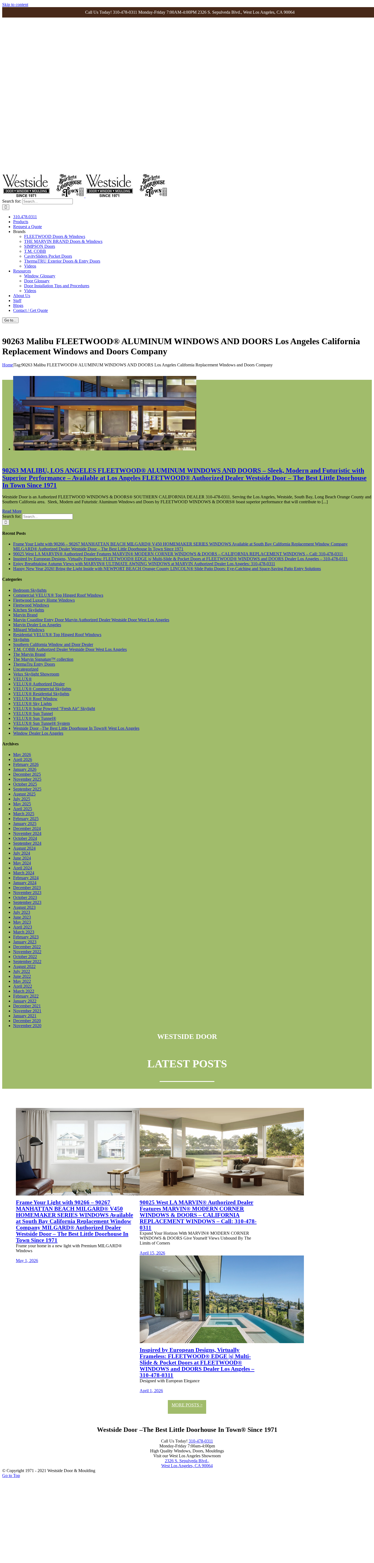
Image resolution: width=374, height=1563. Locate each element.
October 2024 (25, 838)
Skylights (21, 639)
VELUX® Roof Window (35, 698)
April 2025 (22, 808)
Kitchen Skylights (28, 610)
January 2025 (24, 823)
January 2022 (24, 1001)
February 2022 (26, 996)
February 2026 (26, 764)
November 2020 (27, 1025)
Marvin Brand (25, 615)
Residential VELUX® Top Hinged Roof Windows (57, 634)
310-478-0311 (201, 1441)
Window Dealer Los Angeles (38, 733)
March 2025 (23, 813)
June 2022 (22, 976)
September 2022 (27, 961)
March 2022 (23, 991)
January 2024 (24, 882)
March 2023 (23, 932)
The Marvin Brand (29, 654)
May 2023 (22, 922)
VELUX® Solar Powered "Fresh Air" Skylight (54, 708)
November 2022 (27, 951)
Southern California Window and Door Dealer (53, 644)
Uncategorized (25, 669)
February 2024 (26, 877)
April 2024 (22, 868)
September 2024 (27, 843)
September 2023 (27, 902)
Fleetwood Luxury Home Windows (44, 600)
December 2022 (27, 946)
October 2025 (25, 784)
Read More (12, 511)
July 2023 (21, 912)
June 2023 (22, 917)
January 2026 (24, 769)
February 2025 (26, 818)
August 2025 (24, 794)
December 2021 (27, 1006)
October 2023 (25, 897)
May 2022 (22, 981)
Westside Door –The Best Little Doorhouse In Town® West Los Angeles (76, 728)
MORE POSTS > (187, 1405)
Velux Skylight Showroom (36, 674)
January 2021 (24, 1015)
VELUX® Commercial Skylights (42, 688)
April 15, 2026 (152, 1253)
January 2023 (24, 941)
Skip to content (15, 4)
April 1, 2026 (151, 1390)
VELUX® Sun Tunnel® (34, 718)
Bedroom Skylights (30, 590)
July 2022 (21, 971)
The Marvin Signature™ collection (43, 659)
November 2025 (27, 779)
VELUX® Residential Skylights (41, 693)
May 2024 (22, 863)
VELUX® (22, 679)
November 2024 (27, 833)
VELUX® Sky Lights (32, 703)
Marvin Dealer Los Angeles (37, 624)
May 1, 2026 (27, 1260)
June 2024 (22, 858)
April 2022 (22, 986)
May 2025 (22, 803)
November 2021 (27, 1011)
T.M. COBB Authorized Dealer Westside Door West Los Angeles (70, 649)
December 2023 (27, 887)
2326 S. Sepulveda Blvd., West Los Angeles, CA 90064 (187, 1463)
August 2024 (24, 848)
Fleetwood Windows (31, 605)
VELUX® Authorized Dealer (39, 684)
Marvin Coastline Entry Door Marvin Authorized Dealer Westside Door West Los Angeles (91, 619)
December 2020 (27, 1020)
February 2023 (26, 937)
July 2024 (21, 853)
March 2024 (23, 872)
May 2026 (22, 754)
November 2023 (27, 892)
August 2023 (24, 907)
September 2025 (27, 789)
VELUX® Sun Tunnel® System (41, 723)
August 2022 (24, 966)
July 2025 (21, 799)
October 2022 (25, 956)
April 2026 (22, 759)
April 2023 (22, 927)
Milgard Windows (28, 629)
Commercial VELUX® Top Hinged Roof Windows (58, 595)
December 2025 (27, 774)
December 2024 (27, 828)
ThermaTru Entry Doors (34, 664)
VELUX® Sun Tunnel (33, 713)
